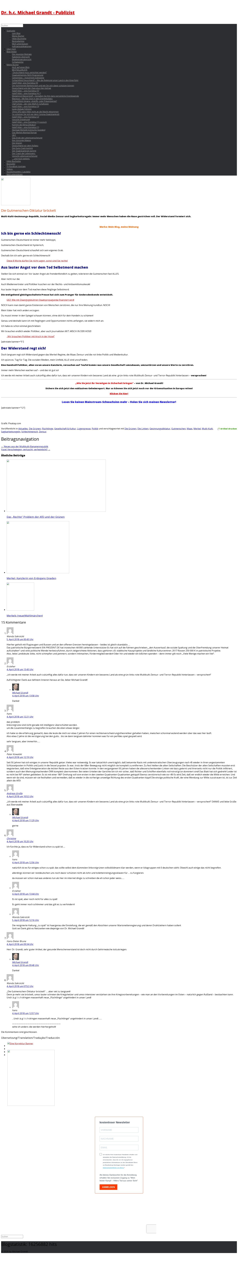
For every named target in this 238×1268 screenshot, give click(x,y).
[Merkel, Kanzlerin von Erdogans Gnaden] (38, 572)
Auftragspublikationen (21, 46)
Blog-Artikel (12, 51)
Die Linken (142, 428)
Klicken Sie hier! (119, 393)
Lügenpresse (84, 428)
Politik (95, 428)
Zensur (42, 431)
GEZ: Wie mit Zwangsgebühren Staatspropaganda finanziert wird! (40, 299)
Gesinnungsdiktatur (160, 428)
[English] (7, 1046)
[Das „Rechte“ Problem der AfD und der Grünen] (56, 510)
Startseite (11, 30)
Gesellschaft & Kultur (65, 428)
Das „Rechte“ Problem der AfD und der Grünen (36, 516)
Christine (11, 838)
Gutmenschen (178, 428)
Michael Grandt (20, 692)
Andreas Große (14, 793)
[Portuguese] (7, 1052)
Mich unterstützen (15, 174)
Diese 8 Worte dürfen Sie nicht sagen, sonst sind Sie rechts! (37, 260)
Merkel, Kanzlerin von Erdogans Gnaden (31, 578)
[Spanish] (7, 1055)
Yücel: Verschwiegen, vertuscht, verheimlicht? (25, 449)
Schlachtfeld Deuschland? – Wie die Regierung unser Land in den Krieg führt (45, 80)
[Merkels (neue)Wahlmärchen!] (20, 609)
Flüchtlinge (47, 428)
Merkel (197, 428)
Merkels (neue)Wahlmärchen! (25, 615)
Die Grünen (35, 428)
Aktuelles (23, 428)
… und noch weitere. (21, 158)
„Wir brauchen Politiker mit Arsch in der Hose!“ (31, 336)
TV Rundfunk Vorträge (16, 166)
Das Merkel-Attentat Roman (24, 132)
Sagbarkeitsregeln (10, 431)
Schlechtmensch (29, 431)
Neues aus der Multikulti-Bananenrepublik (24, 446)
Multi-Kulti (207, 428)
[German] (7, 1049)
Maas (189, 428)
